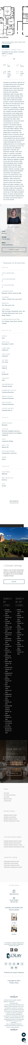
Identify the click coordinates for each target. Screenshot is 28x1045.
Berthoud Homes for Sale (8, 657)
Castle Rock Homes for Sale (11, 861)
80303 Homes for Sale (20, 646)
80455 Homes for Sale (20, 629)
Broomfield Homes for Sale (8, 634)
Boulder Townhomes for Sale (11, 820)
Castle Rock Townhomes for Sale (13, 867)
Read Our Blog (8, 798)
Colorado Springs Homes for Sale (13, 841)
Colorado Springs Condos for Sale (13, 844)
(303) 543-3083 (14, 902)
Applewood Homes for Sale (8, 675)
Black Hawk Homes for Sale (8, 663)
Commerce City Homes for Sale (8, 723)
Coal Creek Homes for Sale (8, 629)
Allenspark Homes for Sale (8, 640)
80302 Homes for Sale (20, 617)
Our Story (6, 793)
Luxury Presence (18, 972)
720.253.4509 (6, 239)
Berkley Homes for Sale (8, 680)
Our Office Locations (10, 795)
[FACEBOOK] (5, 963)
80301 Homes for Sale (20, 623)
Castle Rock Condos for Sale (11, 865)
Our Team (6, 796)
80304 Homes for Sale (20, 611)
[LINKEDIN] (14, 963)
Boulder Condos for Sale (10, 818)
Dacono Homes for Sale (8, 652)
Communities (7, 800)
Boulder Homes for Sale (8, 611)
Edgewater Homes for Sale (8, 696)
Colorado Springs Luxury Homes (12, 842)
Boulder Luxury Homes (10, 817)
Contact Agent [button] (14, 249)
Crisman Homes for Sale (8, 623)
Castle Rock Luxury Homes (11, 863)
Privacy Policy (14, 983)
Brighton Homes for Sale (8, 717)
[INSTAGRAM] (10, 963)
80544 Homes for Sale (20, 634)
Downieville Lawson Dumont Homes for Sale (8, 709)
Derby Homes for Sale (8, 702)
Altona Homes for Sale (8, 617)
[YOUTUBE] (18, 963)
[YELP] (22, 963)
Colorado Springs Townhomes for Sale (14, 846)
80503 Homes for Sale (20, 652)
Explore (14, 581)
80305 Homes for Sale (20, 640)
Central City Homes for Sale (8, 669)
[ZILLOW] (12, 967)
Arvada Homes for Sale (8, 646)
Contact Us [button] (14, 773)
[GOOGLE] (16, 967)
